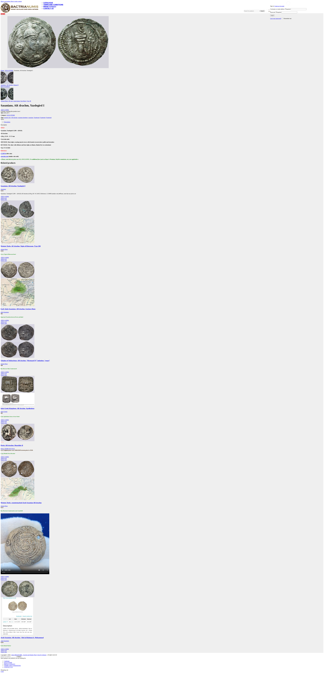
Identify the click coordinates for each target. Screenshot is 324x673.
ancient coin (7, 117)
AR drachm (14, 117)
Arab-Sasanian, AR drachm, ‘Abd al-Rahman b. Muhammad (22, 637)
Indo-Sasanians (5, 312)
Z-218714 (3, 153)
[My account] (288, 3)
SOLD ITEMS (9, 70)
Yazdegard (36, 117)
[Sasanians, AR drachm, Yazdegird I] (17, 182)
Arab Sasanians (5, 641)
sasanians (30, 117)
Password (275, 12)
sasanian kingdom (23, 117)
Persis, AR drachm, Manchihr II (12, 445)
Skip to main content (16, 1)
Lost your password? (275, 18)
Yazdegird (42, 117)
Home (2, 70)
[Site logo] (19, 12)
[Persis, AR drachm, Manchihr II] (17, 440)
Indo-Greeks (4, 411)
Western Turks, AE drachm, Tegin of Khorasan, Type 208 (21, 246)
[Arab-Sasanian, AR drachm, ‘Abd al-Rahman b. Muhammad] (17, 596)
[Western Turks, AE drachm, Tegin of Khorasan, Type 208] (17, 217)
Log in (272, 15)
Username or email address (280, 9)
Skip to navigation (6, 1)
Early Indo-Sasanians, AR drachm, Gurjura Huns (18, 309)
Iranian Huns (4, 249)
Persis (2, 448)
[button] (4, 198)
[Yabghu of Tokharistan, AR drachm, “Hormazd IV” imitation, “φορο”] (17, 340)
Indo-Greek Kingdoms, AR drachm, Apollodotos (17, 408)
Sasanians (3, 189)
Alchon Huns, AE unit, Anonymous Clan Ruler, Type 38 (16, 101)
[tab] (7, 122)
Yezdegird (48, 117)
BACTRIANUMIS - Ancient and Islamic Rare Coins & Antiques (29, 655)
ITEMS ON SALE (9, 448)
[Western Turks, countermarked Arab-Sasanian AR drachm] (17, 477)
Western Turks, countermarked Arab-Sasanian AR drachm (21, 503)
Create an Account (279, 6)
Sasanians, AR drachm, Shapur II (9, 85)
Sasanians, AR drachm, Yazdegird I (13, 186)
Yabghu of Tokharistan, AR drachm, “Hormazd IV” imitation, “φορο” (25, 360)
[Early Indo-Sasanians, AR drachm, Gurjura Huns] (17, 277)
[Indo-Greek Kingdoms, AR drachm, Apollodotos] (17, 392)
